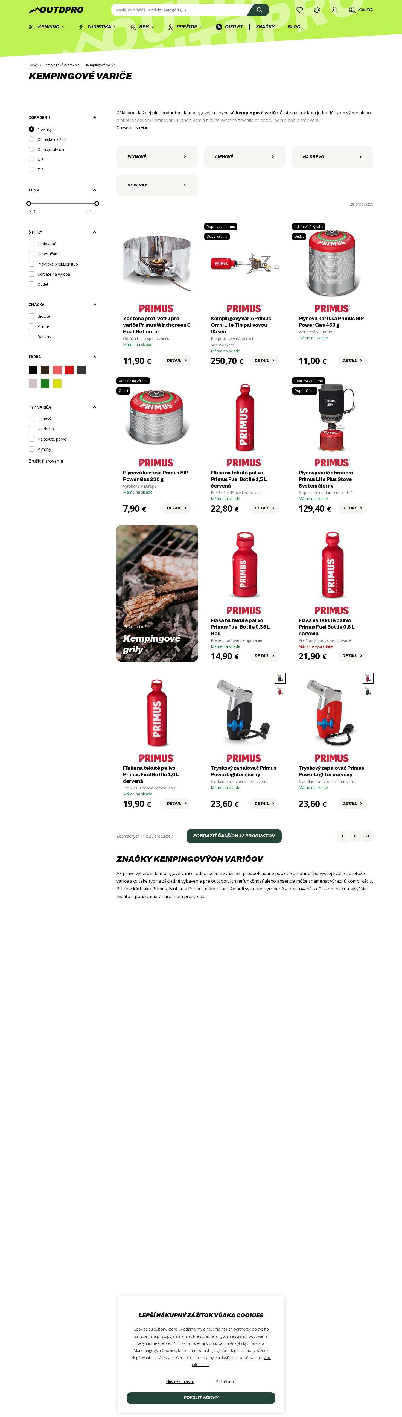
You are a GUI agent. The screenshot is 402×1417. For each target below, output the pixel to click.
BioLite (176, 889)
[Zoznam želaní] (299, 10)
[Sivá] (33, 384)
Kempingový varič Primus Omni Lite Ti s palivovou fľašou (241, 325)
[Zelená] (45, 384)
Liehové (224, 157)
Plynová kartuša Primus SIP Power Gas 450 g (331, 322)
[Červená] (69, 371)
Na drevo (313, 157)
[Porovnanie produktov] (317, 10)
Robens (196, 889)
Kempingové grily (152, 644)
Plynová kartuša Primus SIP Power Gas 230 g (155, 476)
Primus (159, 889)
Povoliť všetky (201, 1398)
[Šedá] (81, 371)
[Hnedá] (45, 371)
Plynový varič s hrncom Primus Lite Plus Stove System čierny (326, 479)
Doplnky (137, 185)
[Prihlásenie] (334, 10)
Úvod (33, 65)
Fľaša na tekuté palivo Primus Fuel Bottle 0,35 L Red (240, 627)
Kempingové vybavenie (62, 65)
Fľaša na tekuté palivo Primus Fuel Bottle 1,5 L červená (239, 479)
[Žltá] (57, 384)
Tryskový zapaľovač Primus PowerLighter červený (331, 771)
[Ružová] (57, 371)
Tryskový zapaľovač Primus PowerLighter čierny (243, 771)
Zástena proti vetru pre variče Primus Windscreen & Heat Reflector (157, 325)
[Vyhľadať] (258, 10)
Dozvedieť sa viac (132, 128)
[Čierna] (33, 371)
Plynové (136, 157)
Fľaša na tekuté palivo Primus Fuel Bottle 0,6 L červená (326, 627)
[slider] (28, 203)
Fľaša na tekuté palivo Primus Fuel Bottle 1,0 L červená (151, 774)
